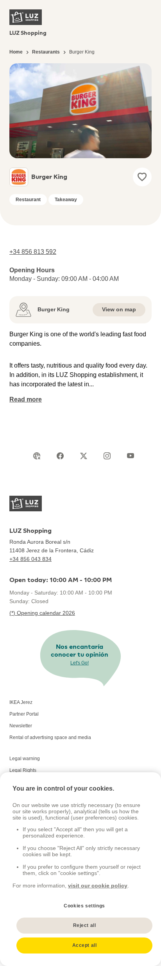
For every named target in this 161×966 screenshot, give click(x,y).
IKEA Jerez (20, 702)
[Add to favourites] (142, 177)
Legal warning (24, 758)
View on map (119, 309)
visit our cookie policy (97, 885)
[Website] (36, 455)
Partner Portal (24, 714)
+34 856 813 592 (32, 251)
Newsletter (20, 726)
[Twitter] (83, 455)
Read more (25, 399)
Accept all (84, 945)
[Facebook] (60, 455)
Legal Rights (22, 770)
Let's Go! (79, 663)
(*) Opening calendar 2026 (42, 613)
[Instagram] (107, 455)
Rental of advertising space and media (50, 737)
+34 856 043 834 (30, 559)
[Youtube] (130, 455)
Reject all (84, 925)
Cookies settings (84, 906)
